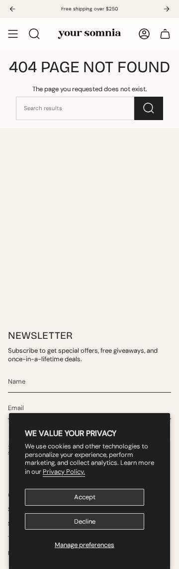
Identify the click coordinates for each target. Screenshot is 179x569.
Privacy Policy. (64, 471)
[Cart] (165, 33)
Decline (84, 521)
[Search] (148, 108)
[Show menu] (13, 33)
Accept (84, 497)
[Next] (166, 8)
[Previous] (12, 8)
